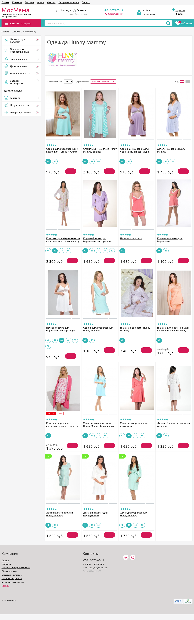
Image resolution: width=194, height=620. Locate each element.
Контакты (17, 2)
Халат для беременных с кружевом (134, 424)
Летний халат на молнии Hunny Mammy (60, 514)
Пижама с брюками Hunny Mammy (135, 329)
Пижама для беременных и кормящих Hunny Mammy (173, 329)
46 (55, 161)
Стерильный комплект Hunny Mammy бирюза (100, 150)
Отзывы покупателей (12, 574)
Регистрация (149, 13)
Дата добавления (100, 81)
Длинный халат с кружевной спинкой (173, 424)
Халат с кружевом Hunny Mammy (171, 150)
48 (98, 161)
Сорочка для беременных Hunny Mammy (98, 329)
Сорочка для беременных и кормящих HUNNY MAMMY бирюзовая (62, 151)
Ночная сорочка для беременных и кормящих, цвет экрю (61, 330)
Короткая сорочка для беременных (169, 240)
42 (48, 161)
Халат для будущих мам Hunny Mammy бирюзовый (98, 424)
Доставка (29, 2)
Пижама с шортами (131, 238)
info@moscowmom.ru (93, 563)
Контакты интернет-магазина (16, 567)
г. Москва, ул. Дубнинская (72, 10)
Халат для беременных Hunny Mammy (133, 514)
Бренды (86, 2)
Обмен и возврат (10, 571)
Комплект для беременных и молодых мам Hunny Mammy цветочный (63, 241)
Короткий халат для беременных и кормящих (97, 240)
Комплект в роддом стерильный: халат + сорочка (62, 424)
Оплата (40, 2)
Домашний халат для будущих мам (95, 514)
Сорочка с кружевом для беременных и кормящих (134, 150)
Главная (5, 2)
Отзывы (51, 2)
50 (172, 161)
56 (48, 346)
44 (92, 161)
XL (122, 251)
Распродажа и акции (69, 2)
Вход (148, 10)
